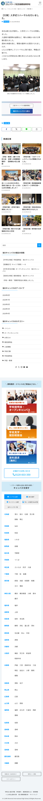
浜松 (21, 625)
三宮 (21, 665)
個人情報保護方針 (23, 794)
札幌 (26, 514)
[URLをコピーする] (36, 129)
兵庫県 (6, 665)
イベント (7, 328)
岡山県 (6, 690)
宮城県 (6, 526)
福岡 (16, 710)
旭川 (21, 514)
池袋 (21, 581)
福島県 (6, 539)
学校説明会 (8, 356)
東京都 (6, 581)
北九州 (22, 710)
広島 (16, 696)
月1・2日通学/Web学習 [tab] (31, 502)
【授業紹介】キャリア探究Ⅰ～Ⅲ (14, 264)
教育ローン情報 (32, 774)
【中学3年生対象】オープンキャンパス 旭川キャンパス (21, 270)
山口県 (6, 703)
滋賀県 (6, 640)
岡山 (16, 690)
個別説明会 (8, 342)
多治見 (22, 619)
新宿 (16, 581)
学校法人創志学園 (10, 792)
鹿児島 (17, 756)
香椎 (16, 715)
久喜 (29, 567)
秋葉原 (27, 581)
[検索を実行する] (39, 245)
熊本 (16, 736)
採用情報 (35, 792)
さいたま (18, 567)
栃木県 (6, 553)
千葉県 (6, 574)
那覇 (16, 763)
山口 (16, 703)
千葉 (16, 574)
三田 (34, 665)
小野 (27, 670)
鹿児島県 (7, 756)
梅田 (16, 653)
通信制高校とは (27, 792)
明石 (16, 670)
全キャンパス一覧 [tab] (13, 507)
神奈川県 (7, 593)
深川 (16, 514)
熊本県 (6, 736)
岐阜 (16, 619)
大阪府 (6, 653)
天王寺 (22, 653)
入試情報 (7, 347)
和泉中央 (18, 658)
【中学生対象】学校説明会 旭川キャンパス (18, 260)
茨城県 (6, 560)
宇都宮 (17, 553)
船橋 (24, 574)
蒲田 (21, 586)
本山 (22, 633)
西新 (34, 710)
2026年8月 (6, 295)
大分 (16, 743)
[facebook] (16, 367)
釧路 (16, 519)
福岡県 (6, 710)
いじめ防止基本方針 (11, 794)
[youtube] (24, 367)
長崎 (16, 729)
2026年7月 (6, 300)
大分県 (6, 743)
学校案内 (18, 792)
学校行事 (6, 21)
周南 (21, 703)
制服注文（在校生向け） (11, 774)
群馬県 (6, 546)
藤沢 (16, 598)
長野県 (6, 612)
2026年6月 (6, 304)
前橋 (16, 546)
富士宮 (27, 625)
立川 (16, 586)
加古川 (22, 670)
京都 (16, 646)
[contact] (27, 367)
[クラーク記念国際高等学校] (15, 3)
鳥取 (16, 683)
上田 (16, 612)
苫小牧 (32, 514)
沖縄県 (6, 763)
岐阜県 (6, 619)
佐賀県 (6, 723)
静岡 (16, 625)
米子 (21, 683)
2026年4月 (6, 313)
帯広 (21, 519)
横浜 (16, 593)
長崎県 (6, 729)
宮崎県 (6, 750)
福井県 (6, 605)
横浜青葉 (23, 593)
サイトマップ (33, 794)
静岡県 (6, 625)
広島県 (6, 696)
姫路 (16, 675)
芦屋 (16, 665)
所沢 (24, 567)
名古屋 (17, 633)
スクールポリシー (11, 779)
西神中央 (28, 665)
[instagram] (21, 367)
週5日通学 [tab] (31, 497)
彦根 (16, 640)
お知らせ (7, 337)
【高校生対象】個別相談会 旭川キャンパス (18, 276)
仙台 (16, 526)
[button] (40, 3)
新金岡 (28, 653)
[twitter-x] (19, 367)
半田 (27, 633)
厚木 (34, 593)
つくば (17, 560)
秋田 (16, 533)
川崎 (29, 593)
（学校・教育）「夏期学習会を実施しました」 (19, 280)
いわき (17, 539)
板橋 (32, 581)
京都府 (6, 646)
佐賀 (16, 723)
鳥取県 (6, 683)
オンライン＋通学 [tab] (14, 502)
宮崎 (16, 750)
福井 (16, 605)
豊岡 (32, 670)
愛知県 (6, 633)
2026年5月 (6, 309)
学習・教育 (8, 360)
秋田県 (6, 533)
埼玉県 (6, 567)
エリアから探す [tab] (13, 497)
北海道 (6, 514)
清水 (32, 625)
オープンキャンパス (11, 333)
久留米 (28, 710)
